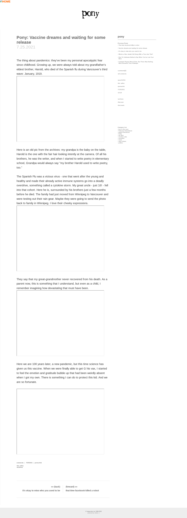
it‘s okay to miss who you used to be (41, 490)
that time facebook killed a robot (82, 490)
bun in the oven (124, 129)
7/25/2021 (29, 462)
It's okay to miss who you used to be (130, 51)
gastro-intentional (124, 132)
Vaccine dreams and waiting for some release (133, 48)
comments (20, 462)
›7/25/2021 (121, 89)
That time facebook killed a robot (129, 45)
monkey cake (123, 137)
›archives (120, 99)
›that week (121, 105)
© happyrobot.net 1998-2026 (93, 511)
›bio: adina (121, 83)
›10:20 (120, 92)
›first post (120, 102)
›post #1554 (121, 80)
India (120, 134)
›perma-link (121, 86)
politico (121, 143)
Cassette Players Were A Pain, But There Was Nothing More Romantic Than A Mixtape (136, 62)
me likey (121, 135)
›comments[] (122, 70)
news (120, 140)
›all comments (122, 74)
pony (121, 36)
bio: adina (20, 465)
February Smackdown (125, 131)
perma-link (38, 462)
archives (20, 467)
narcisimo (121, 138)
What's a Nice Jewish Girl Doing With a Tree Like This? (136, 54)
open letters (122, 141)
